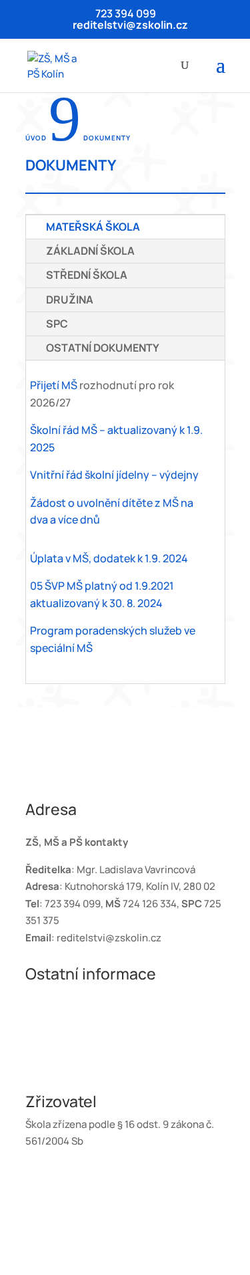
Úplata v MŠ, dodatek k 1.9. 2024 (109, 558)
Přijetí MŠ (53, 385)
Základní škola (90, 250)
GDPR (38, 1014)
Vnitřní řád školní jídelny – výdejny (114, 474)
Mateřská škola (93, 226)
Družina (69, 299)
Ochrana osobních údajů (81, 997)
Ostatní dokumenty (102, 347)
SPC (57, 323)
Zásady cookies (61, 1065)
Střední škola (86, 274)
